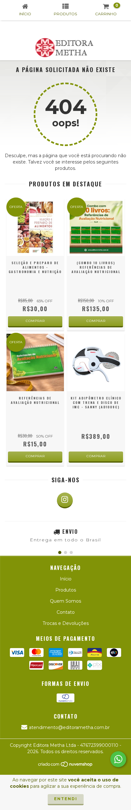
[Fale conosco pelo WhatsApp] (118, 759)
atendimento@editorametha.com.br (69, 727)
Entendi (65, 798)
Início (66, 579)
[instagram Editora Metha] (65, 500)
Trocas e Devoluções (66, 623)
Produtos (65, 590)
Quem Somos (65, 601)
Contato (66, 612)
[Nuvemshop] (65, 765)
